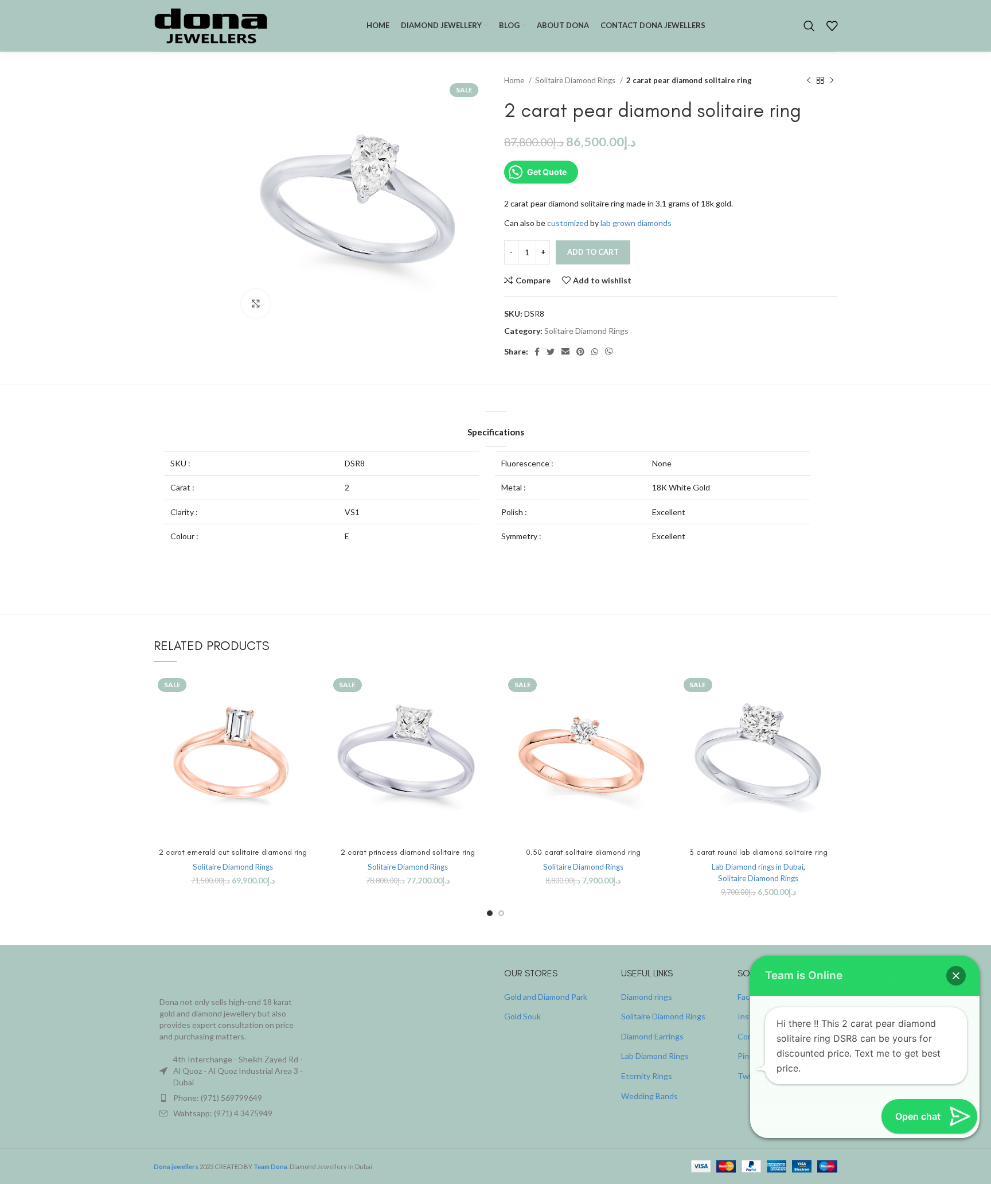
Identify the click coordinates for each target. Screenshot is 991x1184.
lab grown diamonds (636, 223)
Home (515, 80)
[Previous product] (808, 80)
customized (567, 223)
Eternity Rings (646, 1076)
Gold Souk (522, 1016)
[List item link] (232, 1098)
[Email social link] (565, 351)
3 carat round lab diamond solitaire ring (758, 852)
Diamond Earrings (652, 1036)
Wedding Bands (649, 1096)
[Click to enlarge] (255, 303)
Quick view (303, 718)
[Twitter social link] (550, 351)
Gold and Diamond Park (545, 997)
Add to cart (593, 251)
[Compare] (303, 693)
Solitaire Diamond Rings (576, 80)
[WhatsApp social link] (595, 351)
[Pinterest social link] (580, 351)
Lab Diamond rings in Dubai (757, 866)
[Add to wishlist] (303, 744)
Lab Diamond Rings (655, 1056)
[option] (189, 109)
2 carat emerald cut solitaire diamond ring (233, 852)
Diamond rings (646, 997)
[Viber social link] (609, 351)
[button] (956, 976)
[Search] (809, 25)
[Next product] (831, 80)
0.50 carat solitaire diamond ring (583, 852)
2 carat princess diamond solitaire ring (408, 852)
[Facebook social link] (537, 351)
